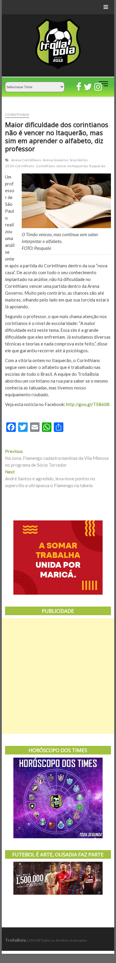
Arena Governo (55, 160)
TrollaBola (15, 940)
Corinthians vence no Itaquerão (62, 166)
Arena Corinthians (26, 160)
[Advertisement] (58, 676)
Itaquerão (97, 166)
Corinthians (17, 114)
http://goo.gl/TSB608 (87, 404)
